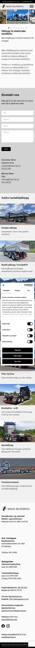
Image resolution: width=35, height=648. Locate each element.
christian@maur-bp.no (10, 165)
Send (6, 149)
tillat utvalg (17, 356)
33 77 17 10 (11, 101)
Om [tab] (28, 290)
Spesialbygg (7, 445)
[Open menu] (32, 6)
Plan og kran (7, 374)
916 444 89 (6, 182)
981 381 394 (22, 587)
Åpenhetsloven (15, 596)
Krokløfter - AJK (9, 408)
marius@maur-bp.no (10, 179)
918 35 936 (6, 168)
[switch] (30, 329)
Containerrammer (10, 482)
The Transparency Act (19, 599)
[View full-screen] (33, 11)
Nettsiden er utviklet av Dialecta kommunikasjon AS (14, 646)
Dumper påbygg (9, 227)
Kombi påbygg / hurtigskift (14, 264)
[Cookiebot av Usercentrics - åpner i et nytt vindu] (25, 285)
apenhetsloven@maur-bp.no (13, 610)
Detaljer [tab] (17, 290)
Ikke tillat (17, 361)
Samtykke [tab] (6, 290)
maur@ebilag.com (9, 619)
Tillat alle (17, 350)
